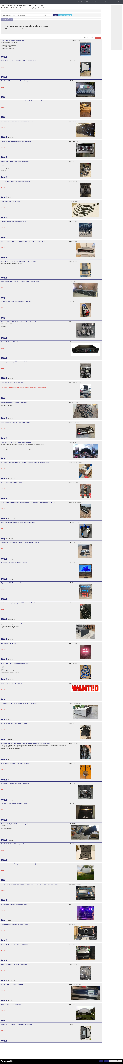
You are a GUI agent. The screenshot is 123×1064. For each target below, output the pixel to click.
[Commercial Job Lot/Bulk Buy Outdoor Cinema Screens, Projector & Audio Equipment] (85, 872)
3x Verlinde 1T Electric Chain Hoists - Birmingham (15, 783)
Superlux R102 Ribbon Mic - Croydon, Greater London (16, 844)
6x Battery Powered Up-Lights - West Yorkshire (14, 362)
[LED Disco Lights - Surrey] (85, 651)
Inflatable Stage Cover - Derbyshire (11, 1004)
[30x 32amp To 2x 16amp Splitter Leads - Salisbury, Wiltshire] (85, 530)
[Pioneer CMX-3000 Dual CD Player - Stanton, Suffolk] (85, 149)
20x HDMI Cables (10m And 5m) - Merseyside (14, 402)
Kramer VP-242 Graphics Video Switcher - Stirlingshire (16, 1024)
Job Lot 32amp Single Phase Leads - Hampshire (15, 161)
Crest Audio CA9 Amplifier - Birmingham (12, 342)
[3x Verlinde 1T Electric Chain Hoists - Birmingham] (85, 791)
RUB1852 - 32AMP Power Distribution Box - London (16, 301)
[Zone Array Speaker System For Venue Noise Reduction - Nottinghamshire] (85, 109)
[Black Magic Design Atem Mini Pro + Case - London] (85, 430)
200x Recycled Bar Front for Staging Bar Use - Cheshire (17, 623)
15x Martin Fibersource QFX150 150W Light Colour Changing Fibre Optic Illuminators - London (28, 502)
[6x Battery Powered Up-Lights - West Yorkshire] (85, 370)
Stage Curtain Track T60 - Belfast (10, 201)
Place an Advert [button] (75, 1)
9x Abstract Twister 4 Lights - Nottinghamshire (14, 723)
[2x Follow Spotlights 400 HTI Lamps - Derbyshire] (85, 832)
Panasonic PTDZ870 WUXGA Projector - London (15, 924)
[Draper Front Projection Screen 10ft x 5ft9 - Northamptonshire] (85, 68)
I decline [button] (106, 1060)
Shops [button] (101, 1)
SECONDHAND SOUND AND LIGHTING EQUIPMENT (22, 5)
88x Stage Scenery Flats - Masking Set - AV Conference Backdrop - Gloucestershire (25, 462)
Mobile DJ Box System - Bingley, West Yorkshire (14, 944)
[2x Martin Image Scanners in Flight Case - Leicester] (85, 189)
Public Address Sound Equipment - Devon (13, 382)
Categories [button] (94, 1)
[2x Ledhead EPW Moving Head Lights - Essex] (85, 912)
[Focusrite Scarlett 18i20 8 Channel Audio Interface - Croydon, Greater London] (85, 249)
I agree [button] (101, 1060)
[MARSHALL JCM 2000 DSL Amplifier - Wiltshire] (85, 811)
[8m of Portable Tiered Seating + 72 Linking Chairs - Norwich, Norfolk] (85, 289)
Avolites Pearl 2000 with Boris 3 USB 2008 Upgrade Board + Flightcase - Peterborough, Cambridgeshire (30, 884)
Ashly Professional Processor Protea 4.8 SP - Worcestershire (18, 261)
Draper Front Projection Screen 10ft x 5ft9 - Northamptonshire (18, 61)
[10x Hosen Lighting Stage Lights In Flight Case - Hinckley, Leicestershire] (85, 611)
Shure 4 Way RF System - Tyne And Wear (13, 40)
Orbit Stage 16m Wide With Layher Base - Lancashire (16, 442)
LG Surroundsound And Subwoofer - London (13, 221)
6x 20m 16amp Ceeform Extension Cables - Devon (15, 663)
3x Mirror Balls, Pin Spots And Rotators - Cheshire (15, 763)
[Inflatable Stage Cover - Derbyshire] (85, 1012)
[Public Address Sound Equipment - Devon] (85, 390)
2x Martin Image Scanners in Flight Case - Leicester (15, 181)
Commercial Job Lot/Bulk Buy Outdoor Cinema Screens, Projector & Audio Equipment (25, 864)
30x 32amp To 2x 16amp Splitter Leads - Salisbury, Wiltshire (18, 522)
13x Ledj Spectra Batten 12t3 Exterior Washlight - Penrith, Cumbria (20, 542)
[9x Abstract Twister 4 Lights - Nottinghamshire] (85, 731)
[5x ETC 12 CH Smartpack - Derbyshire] (85, 992)
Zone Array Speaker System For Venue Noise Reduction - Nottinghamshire (22, 101)
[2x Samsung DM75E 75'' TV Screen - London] (85, 570)
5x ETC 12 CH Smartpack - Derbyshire (12, 984)
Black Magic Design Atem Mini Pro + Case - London (15, 422)
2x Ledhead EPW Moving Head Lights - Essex (14, 904)
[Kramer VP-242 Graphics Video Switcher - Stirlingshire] (85, 1032)
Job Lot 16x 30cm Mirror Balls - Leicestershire (14, 964)
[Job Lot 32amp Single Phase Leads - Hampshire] (85, 169)
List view (87, 37)
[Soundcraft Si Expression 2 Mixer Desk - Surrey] (85, 89)
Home (3, 1)
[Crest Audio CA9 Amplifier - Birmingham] (85, 349)
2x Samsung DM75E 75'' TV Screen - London (14, 563)
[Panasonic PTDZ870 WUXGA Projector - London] (85, 932)
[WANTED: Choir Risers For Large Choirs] (85, 687)
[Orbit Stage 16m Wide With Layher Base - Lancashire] (85, 450)
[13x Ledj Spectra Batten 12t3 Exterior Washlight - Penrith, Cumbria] (85, 550)
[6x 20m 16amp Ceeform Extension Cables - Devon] (85, 671)
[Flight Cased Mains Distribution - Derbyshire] (85, 591)
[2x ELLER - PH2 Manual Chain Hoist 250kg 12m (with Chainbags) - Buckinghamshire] (85, 751)
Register (120, 1)
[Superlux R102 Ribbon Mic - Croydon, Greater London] (85, 852)
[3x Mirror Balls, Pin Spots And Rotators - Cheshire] (85, 771)
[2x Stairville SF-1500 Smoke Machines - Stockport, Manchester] (85, 711)
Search (55, 15)
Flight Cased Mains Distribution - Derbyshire (13, 583)
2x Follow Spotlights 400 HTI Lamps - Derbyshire (15, 824)
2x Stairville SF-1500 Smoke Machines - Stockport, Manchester (19, 703)
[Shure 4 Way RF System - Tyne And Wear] (85, 48)
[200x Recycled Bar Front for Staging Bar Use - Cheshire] (85, 631)
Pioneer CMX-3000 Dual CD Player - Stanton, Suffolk (16, 141)
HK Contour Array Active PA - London (11, 482)
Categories (98, 37)
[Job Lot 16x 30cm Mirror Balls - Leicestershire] (85, 972)
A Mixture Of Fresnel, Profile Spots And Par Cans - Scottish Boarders (20, 322)
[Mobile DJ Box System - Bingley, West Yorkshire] (85, 952)
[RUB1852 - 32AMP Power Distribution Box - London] (85, 309)
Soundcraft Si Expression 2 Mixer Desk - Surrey (14, 81)
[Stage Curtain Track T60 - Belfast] (85, 209)
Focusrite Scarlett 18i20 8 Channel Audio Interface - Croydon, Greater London (23, 241)
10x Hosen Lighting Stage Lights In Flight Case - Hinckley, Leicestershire (21, 603)
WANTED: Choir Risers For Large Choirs (12, 683)
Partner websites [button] (85, 1)
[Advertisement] (116, 27)
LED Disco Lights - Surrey (8, 643)
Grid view (92, 37)
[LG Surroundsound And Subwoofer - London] (85, 229)
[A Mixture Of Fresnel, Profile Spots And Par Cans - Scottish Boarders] (85, 330)
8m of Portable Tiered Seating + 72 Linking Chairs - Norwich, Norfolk (20, 281)
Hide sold (82, 37)
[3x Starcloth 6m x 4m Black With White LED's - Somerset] (85, 129)
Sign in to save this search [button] (65, 15)
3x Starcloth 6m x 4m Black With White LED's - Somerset (17, 121)
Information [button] (107, 1)
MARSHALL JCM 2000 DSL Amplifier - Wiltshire (14, 803)
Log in (114, 1)
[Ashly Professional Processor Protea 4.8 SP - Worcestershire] (85, 269)
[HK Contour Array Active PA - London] (85, 490)
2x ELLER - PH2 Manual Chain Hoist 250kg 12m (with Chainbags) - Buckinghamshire (25, 743)
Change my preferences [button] (116, 1060)
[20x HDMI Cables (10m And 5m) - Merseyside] (85, 410)
